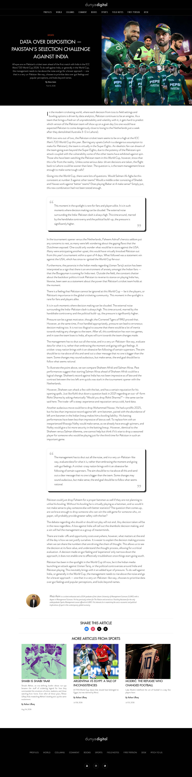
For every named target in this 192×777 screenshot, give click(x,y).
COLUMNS (70, 12)
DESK (146, 12)
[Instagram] (96, 766)
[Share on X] (99, 629)
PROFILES (48, 12)
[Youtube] (87, 766)
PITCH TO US (156, 752)
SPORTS (104, 12)
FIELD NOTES (117, 12)
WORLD (59, 12)
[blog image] (44, 661)
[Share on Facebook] (86, 629)
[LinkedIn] (105, 766)
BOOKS (94, 12)
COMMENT (83, 12)
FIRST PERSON (134, 12)
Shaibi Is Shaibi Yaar (36, 681)
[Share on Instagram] (93, 629)
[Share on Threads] (105, 629)
